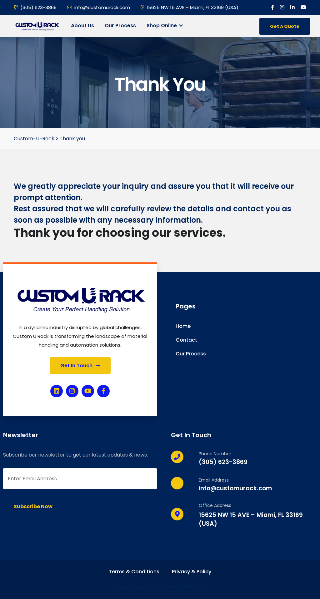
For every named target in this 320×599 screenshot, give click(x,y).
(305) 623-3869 (38, 7)
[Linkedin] (56, 391)
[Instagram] (72, 391)
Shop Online (162, 25)
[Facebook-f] (103, 391)
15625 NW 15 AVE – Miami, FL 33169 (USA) (192, 7)
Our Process (120, 25)
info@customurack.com (102, 7)
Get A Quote (284, 26)
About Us (82, 25)
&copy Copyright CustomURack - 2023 (160, 586)
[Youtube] (88, 391)
